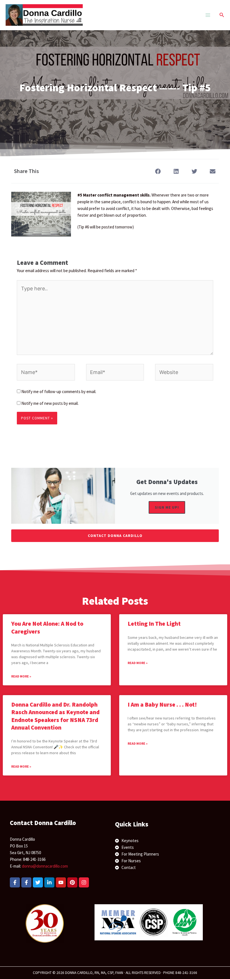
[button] (221, 15)
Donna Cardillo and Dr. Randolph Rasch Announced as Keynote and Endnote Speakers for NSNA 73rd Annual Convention (55, 716)
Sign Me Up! (167, 507)
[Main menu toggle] (208, 15)
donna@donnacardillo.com (45, 866)
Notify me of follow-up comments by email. (58, 391)
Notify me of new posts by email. (50, 403)
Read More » (21, 676)
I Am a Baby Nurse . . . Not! (162, 704)
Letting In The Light (154, 623)
